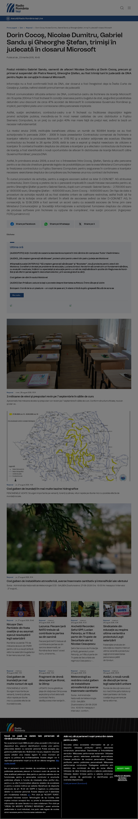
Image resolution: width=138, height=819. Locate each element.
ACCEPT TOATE (123, 769)
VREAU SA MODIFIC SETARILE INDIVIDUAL (122, 778)
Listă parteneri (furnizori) (75, 783)
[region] (69, 775)
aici (29, 795)
